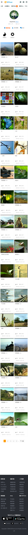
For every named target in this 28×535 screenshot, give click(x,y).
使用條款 (21, 508)
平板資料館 (12, 489)
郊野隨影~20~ (18, 353)
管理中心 (21, 6)
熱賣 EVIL (12, 510)
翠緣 (2, 328)
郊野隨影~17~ (4, 402)
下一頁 (22, 441)
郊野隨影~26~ (18, 205)
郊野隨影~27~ (4, 180)
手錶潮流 (21, 493)
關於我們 (21, 499)
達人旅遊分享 (4, 508)
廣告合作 (21, 503)
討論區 (2, 491)
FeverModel (3, 486)
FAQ (26, 6)
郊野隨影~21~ (4, 353)
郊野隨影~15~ (4, 427)
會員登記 (21, 505)
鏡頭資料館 (12, 484)
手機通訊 (21, 486)
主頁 (2, 6)
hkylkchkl (12, 22)
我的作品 (14, 6)
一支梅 (2, 155)
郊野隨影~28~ (18, 81)
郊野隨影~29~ (4, 81)
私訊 (23, 28)
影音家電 (21, 491)
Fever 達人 (3, 484)
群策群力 (17, 254)
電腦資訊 (21, 489)
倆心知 (16, 57)
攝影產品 (21, 484)
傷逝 (16, 155)
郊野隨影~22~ (18, 328)
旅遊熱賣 (3, 501)
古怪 (16, 427)
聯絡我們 (21, 501)
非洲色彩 (3, 106)
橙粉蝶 (2, 205)
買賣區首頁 (22, 482)
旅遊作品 (3, 505)
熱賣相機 (12, 503)
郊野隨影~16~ (18, 402)
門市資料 (12, 499)
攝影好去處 (3, 499)
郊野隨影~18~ (18, 377)
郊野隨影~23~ (18, 303)
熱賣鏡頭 (12, 505)
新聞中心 (3, 482)
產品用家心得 (13, 491)
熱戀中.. (17, 180)
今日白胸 (17, 279)
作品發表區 (3, 489)
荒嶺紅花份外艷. (5, 254)
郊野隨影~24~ (18, 229)
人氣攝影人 (7, 6)
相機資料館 (12, 482)
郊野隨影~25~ (4, 229)
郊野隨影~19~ (4, 377)
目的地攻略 (3, 503)
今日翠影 (3, 303)
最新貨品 (12, 501)
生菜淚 (16, 106)
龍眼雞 (2, 279)
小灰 (16, 131)
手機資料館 (12, 486)
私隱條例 (21, 510)
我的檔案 (16, 28)
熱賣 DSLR (12, 508)
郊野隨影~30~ (4, 57)
